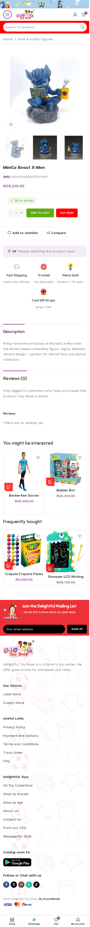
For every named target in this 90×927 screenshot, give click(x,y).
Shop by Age (13, 802)
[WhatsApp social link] (29, 884)
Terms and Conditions (21, 744)
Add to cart (40, 212)
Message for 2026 (17, 836)
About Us (10, 811)
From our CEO (14, 828)
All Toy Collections (18, 785)
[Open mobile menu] (7, 14)
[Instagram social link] (21, 884)
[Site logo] (25, 14)
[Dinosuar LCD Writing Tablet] (65, 551)
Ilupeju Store (13, 703)
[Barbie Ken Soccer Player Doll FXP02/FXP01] (24, 471)
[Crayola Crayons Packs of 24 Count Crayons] (24, 550)
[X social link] (14, 884)
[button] (8, 487)
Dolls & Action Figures (35, 39)
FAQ (6, 761)
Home (8, 39)
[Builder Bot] (65, 469)
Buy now (66, 212)
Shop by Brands (15, 794)
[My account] (75, 14)
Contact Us (12, 819)
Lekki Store (12, 694)
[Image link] (19, 648)
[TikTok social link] (36, 884)
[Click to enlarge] (11, 124)
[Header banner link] (45, 4)
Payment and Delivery (20, 736)
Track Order (13, 753)
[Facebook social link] (6, 884)
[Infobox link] (43, 298)
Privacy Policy (14, 727)
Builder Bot (66, 490)
